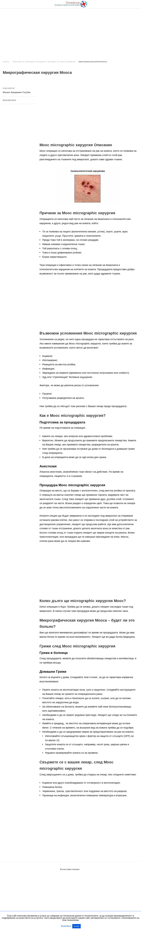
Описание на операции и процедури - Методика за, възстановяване (44, 62)
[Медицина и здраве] (70, 4)
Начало (6, 62)
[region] (70, 32)
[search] (137, 4)
